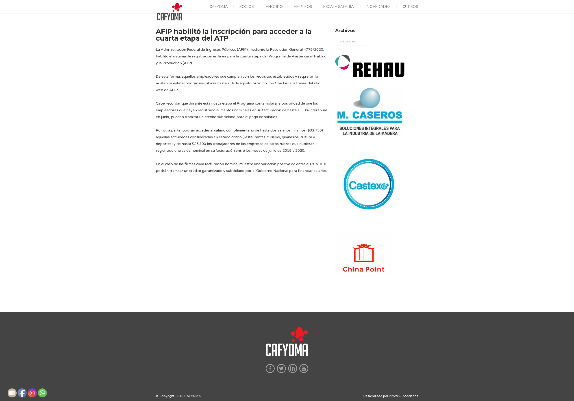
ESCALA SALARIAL (339, 6)
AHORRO (274, 6)
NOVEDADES (379, 6)
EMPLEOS (303, 6)
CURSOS (410, 6)
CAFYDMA (218, 6)
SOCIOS (246, 6)
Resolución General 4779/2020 (296, 49)
